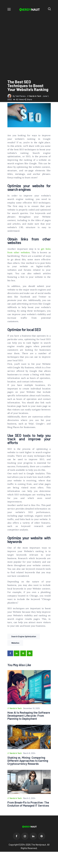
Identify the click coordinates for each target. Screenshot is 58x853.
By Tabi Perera (19, 96)
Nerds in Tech (35, 96)
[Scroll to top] (56, 851)
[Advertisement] (29, 43)
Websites (15, 643)
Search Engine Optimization (23, 636)
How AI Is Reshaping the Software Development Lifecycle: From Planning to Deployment (28, 715)
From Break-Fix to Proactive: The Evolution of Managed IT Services (28, 804)
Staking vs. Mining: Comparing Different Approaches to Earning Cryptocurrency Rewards (27, 760)
